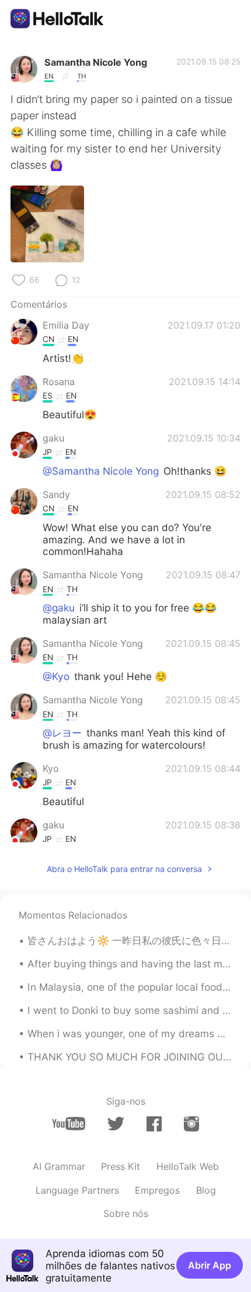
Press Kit (120, 1166)
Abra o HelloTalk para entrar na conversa (124, 869)
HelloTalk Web (187, 1166)
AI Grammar (59, 1166)
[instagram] (191, 1123)
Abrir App (209, 1265)
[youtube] (68, 1123)
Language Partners (77, 1190)
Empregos (157, 1190)
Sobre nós (125, 1213)
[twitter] (115, 1124)
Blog (206, 1190)
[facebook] (154, 1123)
